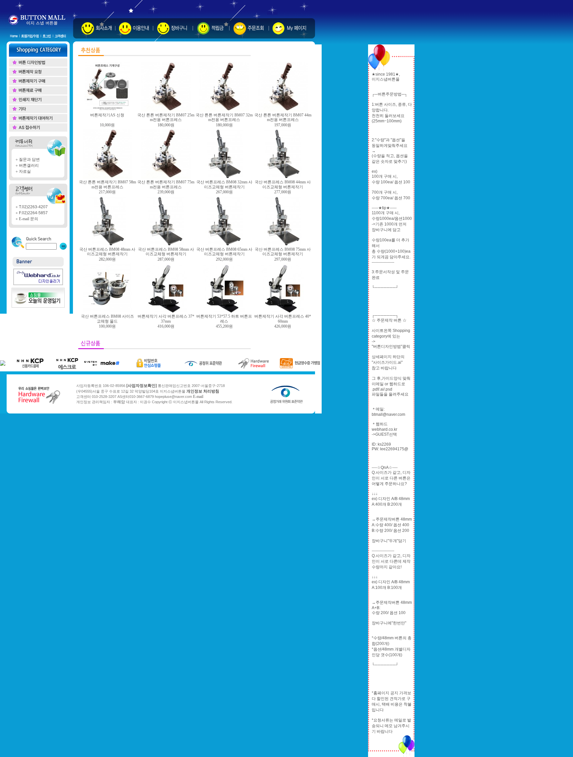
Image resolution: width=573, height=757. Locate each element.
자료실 (25, 171)
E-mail (198, 396)
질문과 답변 (29, 159)
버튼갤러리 (29, 165)
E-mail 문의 (28, 219)
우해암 (119, 402)
